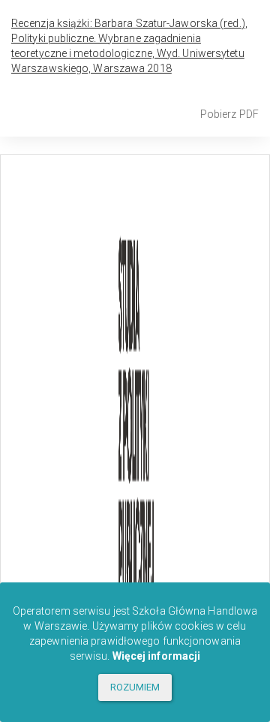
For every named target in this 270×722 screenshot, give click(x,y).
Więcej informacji (156, 656)
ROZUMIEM (135, 687)
